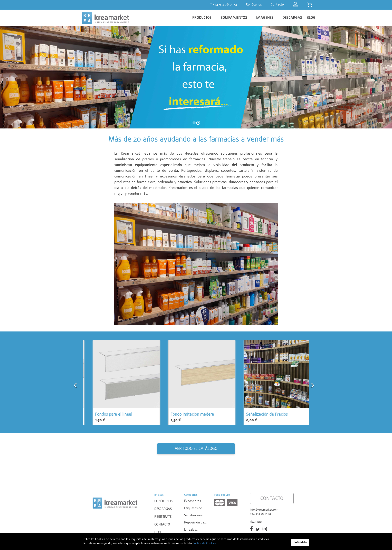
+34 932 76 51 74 (260, 514)
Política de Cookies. (204, 543)
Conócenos (163, 501)
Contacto (162, 524)
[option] (120, 382)
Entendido (300, 542)
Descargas (163, 509)
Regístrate (163, 516)
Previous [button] (75, 383)
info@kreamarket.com (264, 510)
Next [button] (313, 383)
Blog (158, 532)
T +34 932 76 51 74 (223, 4)
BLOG (311, 18)
